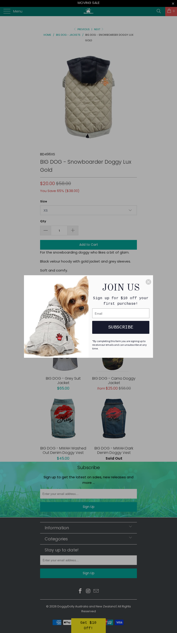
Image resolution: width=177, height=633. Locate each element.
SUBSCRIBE (120, 327)
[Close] (148, 282)
